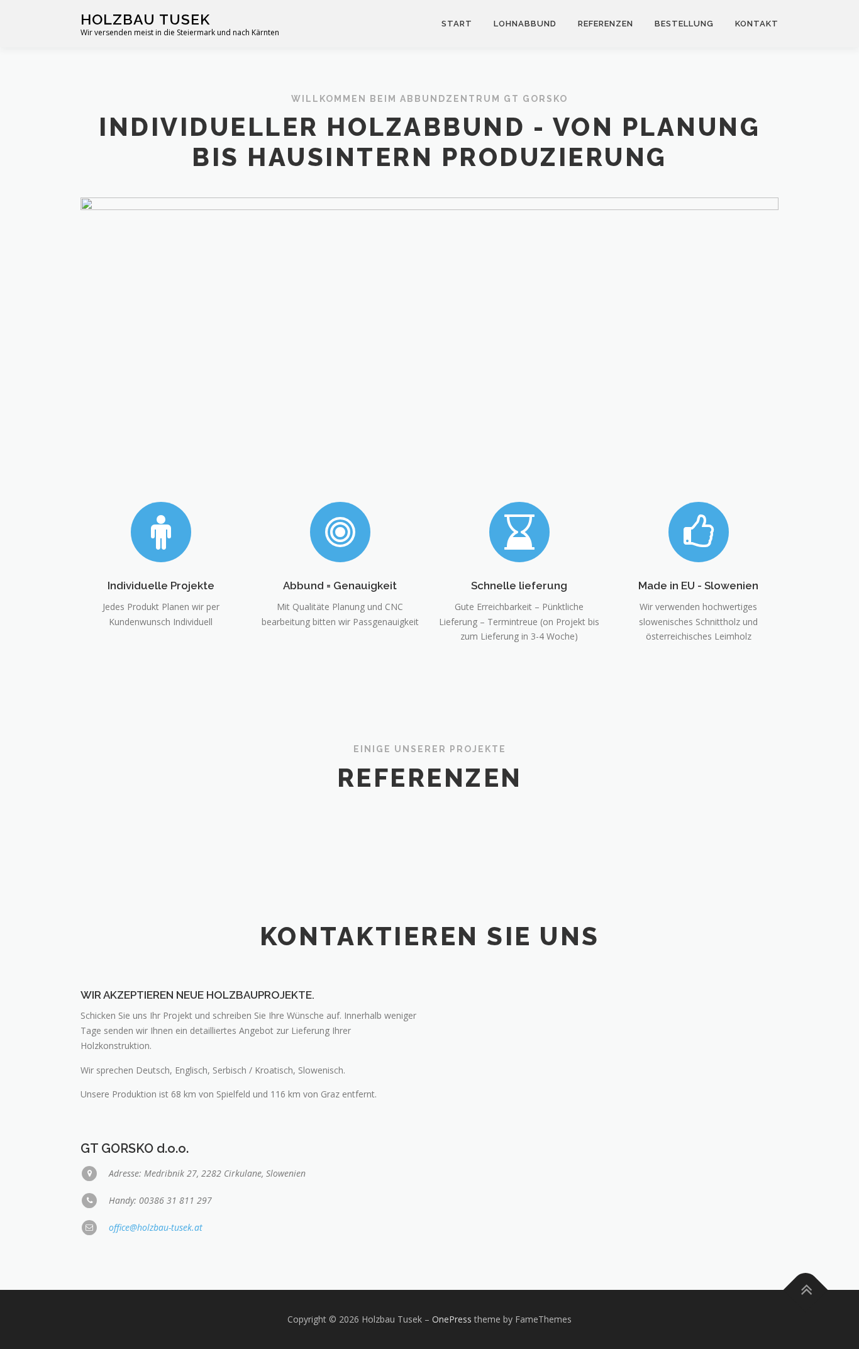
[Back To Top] (806, 1289)
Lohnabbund (525, 23)
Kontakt (757, 23)
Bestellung (684, 23)
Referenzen (605, 23)
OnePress (452, 1319)
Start (456, 23)
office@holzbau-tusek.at (155, 1227)
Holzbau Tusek (145, 19)
